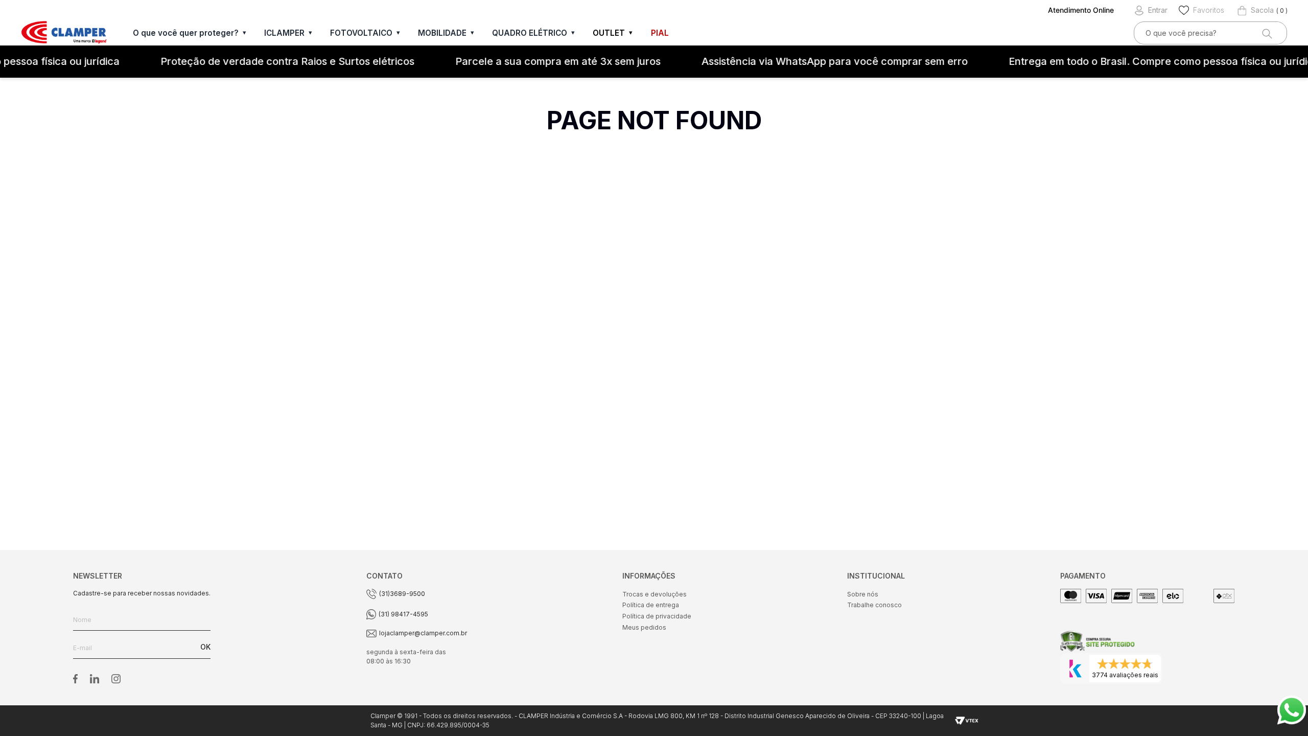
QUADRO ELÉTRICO (529, 33)
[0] (1255, 10)
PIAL (660, 33)
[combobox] (1210, 32)
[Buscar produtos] (1266, 33)
